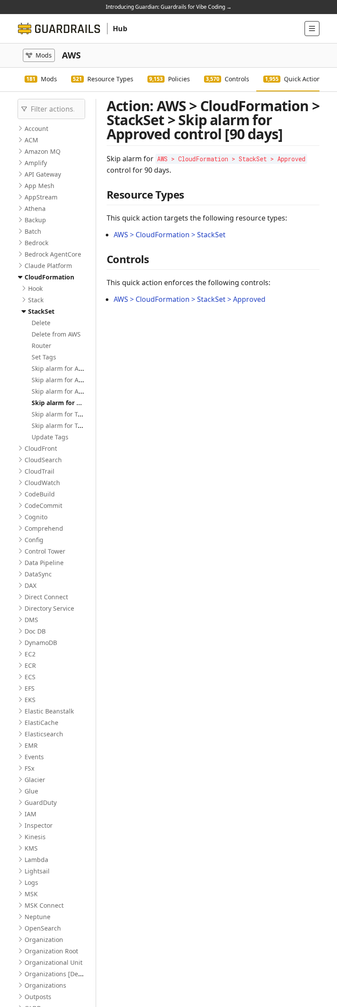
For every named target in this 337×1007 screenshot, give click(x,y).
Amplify (36, 163)
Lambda (36, 859)
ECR (30, 665)
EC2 (30, 654)
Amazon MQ (43, 151)
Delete (41, 323)
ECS (30, 677)
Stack (35, 300)
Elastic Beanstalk (49, 711)
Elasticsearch (44, 734)
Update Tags (50, 437)
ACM (31, 140)
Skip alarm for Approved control (78, 391)
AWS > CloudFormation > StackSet (170, 234)
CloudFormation (49, 277)
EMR (31, 745)
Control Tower (45, 551)
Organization (44, 939)
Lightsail (37, 871)
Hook (35, 288)
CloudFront (41, 448)
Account (36, 128)
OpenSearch (43, 928)
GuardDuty (41, 802)
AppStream (41, 197)
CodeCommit (43, 505)
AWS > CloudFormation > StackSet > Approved (189, 299)
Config (34, 540)
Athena (35, 208)
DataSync (38, 574)
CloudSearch (43, 460)
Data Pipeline (44, 562)
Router (41, 345)
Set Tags (44, 357)
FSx (29, 768)
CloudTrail (39, 471)
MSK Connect (44, 905)
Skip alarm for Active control (73, 368)
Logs (31, 882)
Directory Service (49, 608)
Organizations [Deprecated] (66, 974)
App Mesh (39, 185)
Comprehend (44, 528)
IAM (30, 814)
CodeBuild (40, 494)
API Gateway (43, 174)
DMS (31, 620)
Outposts (38, 997)
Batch (33, 231)
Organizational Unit (53, 962)
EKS (30, 699)
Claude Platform (48, 265)
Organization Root (51, 951)
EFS (30, 688)
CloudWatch (42, 482)
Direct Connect (46, 597)
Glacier (35, 779)
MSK (31, 894)
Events (34, 757)
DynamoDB (41, 642)
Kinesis (35, 837)
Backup (35, 220)
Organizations (45, 985)
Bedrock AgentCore (53, 254)
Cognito (36, 517)
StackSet (41, 311)
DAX (30, 585)
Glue (31, 791)
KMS (31, 848)
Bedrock (36, 243)
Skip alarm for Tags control (71, 414)
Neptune (37, 917)
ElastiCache (41, 722)
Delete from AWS (56, 334)
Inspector (39, 825)
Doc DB (35, 631)
